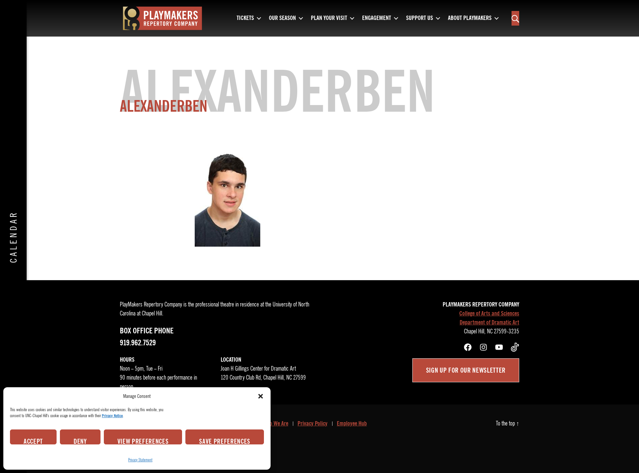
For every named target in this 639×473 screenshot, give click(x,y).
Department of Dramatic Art (489, 322)
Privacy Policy (312, 423)
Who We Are (275, 423)
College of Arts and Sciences (489, 313)
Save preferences (224, 440)
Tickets (245, 18)
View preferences (143, 440)
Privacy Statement (140, 459)
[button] (260, 396)
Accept (33, 440)
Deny (80, 440)
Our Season (282, 18)
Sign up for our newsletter (466, 370)
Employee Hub (352, 423)
